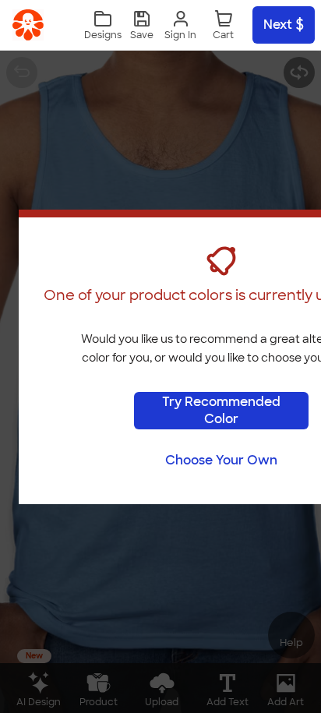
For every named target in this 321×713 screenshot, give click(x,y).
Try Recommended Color (221, 410)
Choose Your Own (221, 460)
